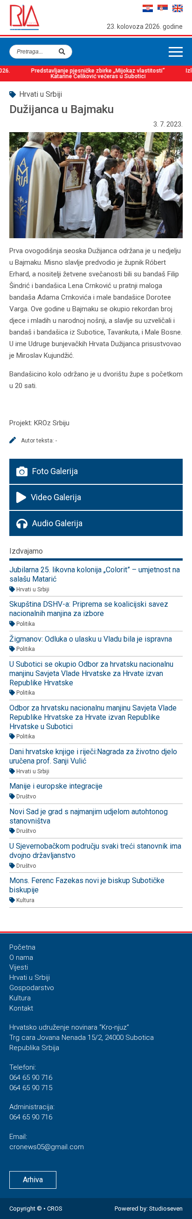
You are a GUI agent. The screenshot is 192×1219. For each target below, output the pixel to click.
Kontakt (21, 1008)
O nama (21, 957)
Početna (22, 947)
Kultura (20, 998)
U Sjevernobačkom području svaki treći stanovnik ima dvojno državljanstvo (95, 851)
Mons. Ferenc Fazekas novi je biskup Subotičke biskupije (87, 885)
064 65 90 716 (30, 1077)
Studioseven (166, 1208)
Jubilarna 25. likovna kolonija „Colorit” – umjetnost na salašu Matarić (94, 574)
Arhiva (33, 1179)
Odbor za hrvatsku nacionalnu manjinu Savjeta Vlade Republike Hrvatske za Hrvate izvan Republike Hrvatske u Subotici (93, 716)
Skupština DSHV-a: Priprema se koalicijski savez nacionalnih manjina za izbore (88, 609)
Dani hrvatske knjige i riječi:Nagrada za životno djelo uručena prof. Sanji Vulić (93, 756)
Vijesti (18, 967)
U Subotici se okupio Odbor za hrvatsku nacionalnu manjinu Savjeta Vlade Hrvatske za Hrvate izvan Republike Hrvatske (91, 673)
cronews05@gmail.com (46, 1147)
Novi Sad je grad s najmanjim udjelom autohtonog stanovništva (88, 816)
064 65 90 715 (30, 1088)
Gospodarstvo (31, 988)
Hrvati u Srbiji (29, 977)
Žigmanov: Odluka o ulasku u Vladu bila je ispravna (90, 639)
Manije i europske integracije (56, 786)
